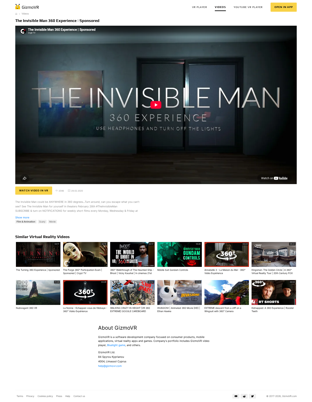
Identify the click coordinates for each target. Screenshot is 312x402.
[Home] (16, 13)
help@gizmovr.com (110, 366)
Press (59, 396)
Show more (22, 217)
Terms (20, 396)
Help (67, 396)
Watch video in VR (33, 190)
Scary (42, 221)
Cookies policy (45, 396)
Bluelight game (116, 345)
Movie (52, 221)
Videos (220, 7)
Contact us (79, 396)
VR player (199, 7)
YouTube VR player (248, 7)
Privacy (30, 396)
